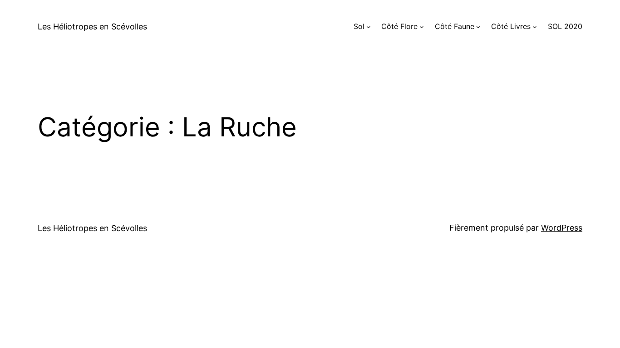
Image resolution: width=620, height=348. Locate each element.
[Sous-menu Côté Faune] (478, 26)
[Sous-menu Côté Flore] (421, 26)
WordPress (561, 227)
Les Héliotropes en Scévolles (92, 26)
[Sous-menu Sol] (368, 26)
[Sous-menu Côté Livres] (534, 26)
